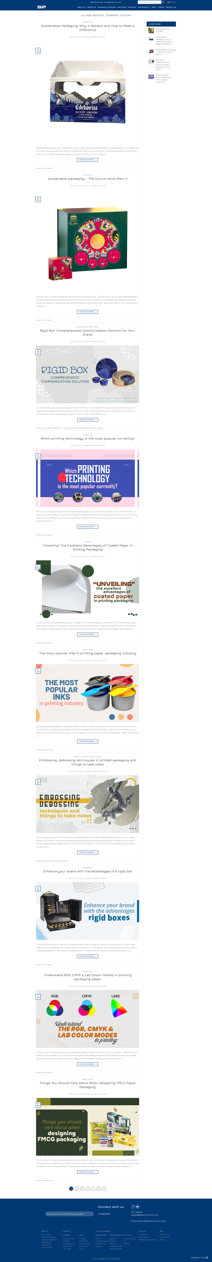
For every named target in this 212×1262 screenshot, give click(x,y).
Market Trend (93, 327)
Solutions (122, 7)
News (154, 7)
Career (161, 7)
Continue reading (87, 160)
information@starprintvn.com (148, 1221)
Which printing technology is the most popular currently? (88, 438)
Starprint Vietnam (118, 15)
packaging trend (90, 428)
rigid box (100, 428)
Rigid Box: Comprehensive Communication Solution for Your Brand (163, 64)
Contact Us (171, 7)
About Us (82, 7)
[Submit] (163, 2)
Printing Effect (95, 756)
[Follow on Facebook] (133, 1207)
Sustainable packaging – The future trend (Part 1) (87, 178)
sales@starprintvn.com (112, 2)
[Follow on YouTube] (138, 1207)
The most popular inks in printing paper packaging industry (87, 653)
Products (91, 7)
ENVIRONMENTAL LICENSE (163, 30)
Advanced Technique (107, 7)
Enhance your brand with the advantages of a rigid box (87, 871)
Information (87, 22)
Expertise (132, 7)
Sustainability (144, 7)
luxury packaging (76, 428)
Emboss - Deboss (81, 756)
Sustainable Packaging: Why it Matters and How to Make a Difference (164, 40)
